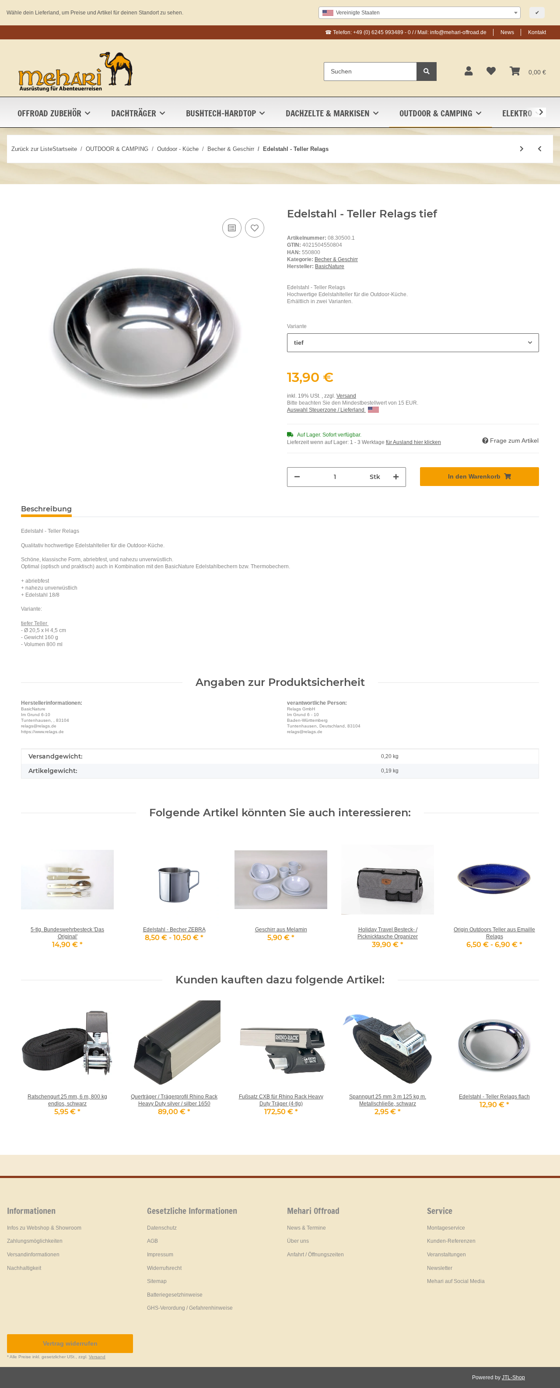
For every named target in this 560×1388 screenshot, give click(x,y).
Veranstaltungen (446, 1255)
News (507, 32)
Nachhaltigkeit (24, 1268)
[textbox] (419, 12)
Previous (35, 896)
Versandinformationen (33, 1255)
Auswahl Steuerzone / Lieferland (326, 410)
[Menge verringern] (297, 477)
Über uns (298, 1241)
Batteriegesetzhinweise (175, 1295)
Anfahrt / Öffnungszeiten (315, 1255)
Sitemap (157, 1281)
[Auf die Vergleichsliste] (232, 228)
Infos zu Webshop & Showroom (44, 1228)
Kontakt (537, 32)
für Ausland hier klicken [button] (413, 442)
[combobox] (419, 13)
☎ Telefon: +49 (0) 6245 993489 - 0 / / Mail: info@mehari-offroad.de (405, 32)
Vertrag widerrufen (70, 1343)
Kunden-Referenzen (451, 1241)
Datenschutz (162, 1228)
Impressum (160, 1255)
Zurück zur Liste (31, 149)
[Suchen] (426, 71)
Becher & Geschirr (336, 259)
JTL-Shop (513, 1377)
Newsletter (439, 1268)
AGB (152, 1241)
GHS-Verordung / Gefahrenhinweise (190, 1308)
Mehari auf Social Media (456, 1281)
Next (525, 896)
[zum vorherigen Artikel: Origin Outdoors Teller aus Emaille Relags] (540, 149)
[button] (469, 71)
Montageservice (446, 1228)
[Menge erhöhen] (396, 477)
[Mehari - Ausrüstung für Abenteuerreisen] (76, 71)
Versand (346, 396)
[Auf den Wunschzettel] (254, 228)
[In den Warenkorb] (28, 203)
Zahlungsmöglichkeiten (35, 1241)
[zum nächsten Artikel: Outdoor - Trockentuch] (522, 149)
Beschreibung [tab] (46, 509)
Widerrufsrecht (164, 1268)
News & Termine (306, 1228)
